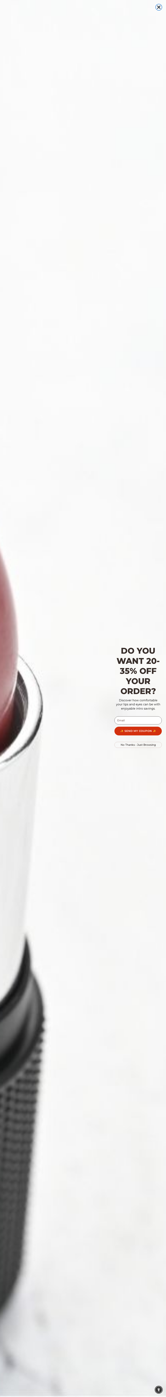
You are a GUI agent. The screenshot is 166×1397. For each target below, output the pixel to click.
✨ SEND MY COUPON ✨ (138, 731)
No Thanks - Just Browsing (138, 744)
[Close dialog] (159, 7)
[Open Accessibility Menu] (159, 1390)
